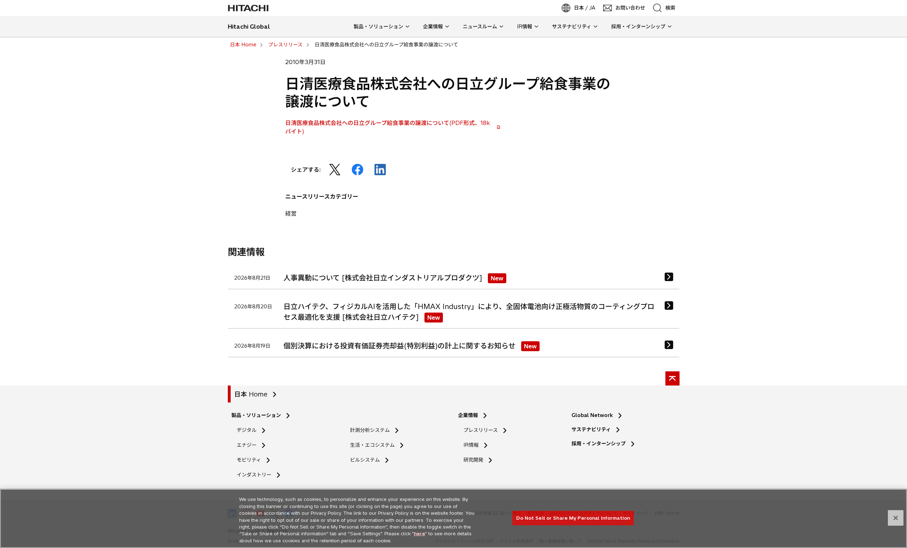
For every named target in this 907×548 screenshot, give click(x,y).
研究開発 (475, 460)
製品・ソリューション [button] (378, 26)
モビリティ (249, 460)
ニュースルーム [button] (480, 26)
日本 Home (250, 394)
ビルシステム (365, 460)
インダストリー (254, 475)
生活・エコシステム (372, 445)
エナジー (247, 445)
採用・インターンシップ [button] (638, 26)
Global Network (592, 415)
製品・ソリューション (256, 415)
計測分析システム (370, 430)
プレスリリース (480, 430)
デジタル (247, 430)
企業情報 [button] (433, 26)
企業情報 (468, 415)
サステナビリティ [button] (571, 26)
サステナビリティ (591, 429)
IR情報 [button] (524, 26)
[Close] (895, 518)
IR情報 (471, 445)
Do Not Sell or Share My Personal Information (573, 517)
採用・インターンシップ (598, 443)
